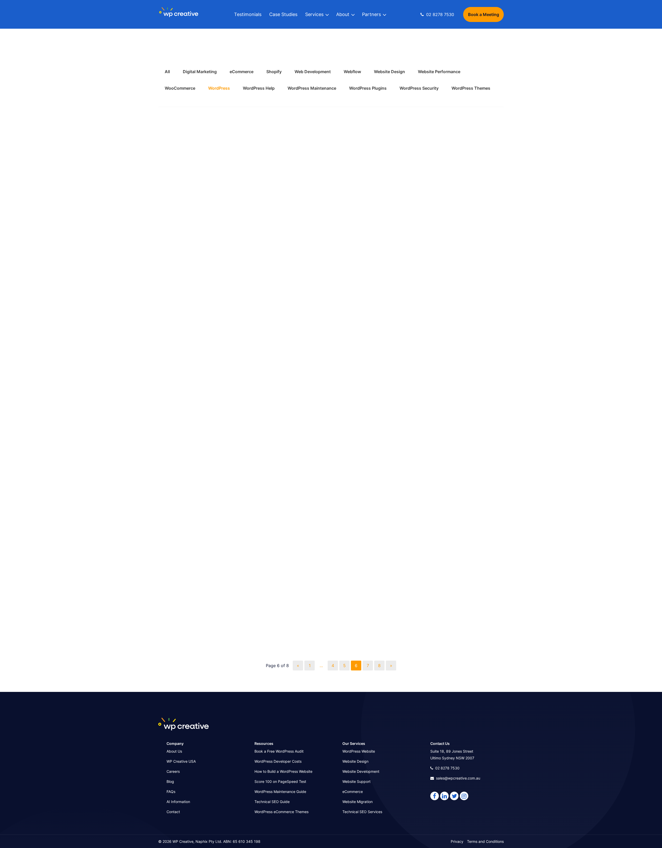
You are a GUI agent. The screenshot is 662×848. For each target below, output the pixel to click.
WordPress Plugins (368, 88)
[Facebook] (434, 796)
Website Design (355, 761)
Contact (173, 811)
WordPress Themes (471, 88)
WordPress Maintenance (312, 88)
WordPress (219, 88)
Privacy (457, 841)
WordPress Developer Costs (278, 761)
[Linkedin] (444, 796)
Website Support (356, 781)
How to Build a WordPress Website (283, 771)
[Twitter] (454, 796)
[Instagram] (464, 796)
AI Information (178, 801)
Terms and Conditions (485, 841)
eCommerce (352, 791)
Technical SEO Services (362, 811)
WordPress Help (259, 88)
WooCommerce (180, 88)
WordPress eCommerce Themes (281, 811)
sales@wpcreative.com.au (458, 778)
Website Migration (357, 801)
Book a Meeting (483, 14)
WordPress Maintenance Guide (280, 791)
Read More (170, 290)
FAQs (171, 791)
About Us (174, 751)
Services (314, 14)
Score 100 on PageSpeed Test (280, 781)
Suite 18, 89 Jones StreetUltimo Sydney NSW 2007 (452, 754)
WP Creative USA (181, 761)
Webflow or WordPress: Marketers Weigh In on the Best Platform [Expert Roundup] (328, 229)
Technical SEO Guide (272, 801)
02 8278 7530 (447, 768)
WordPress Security (419, 88)
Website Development (360, 771)
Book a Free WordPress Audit (279, 751)
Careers (173, 771)
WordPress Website (358, 751)
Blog (170, 781)
